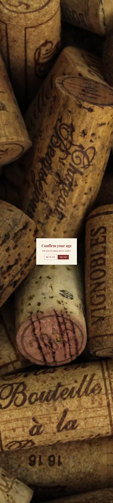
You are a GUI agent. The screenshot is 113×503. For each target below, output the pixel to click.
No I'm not (50, 257)
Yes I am (63, 257)
